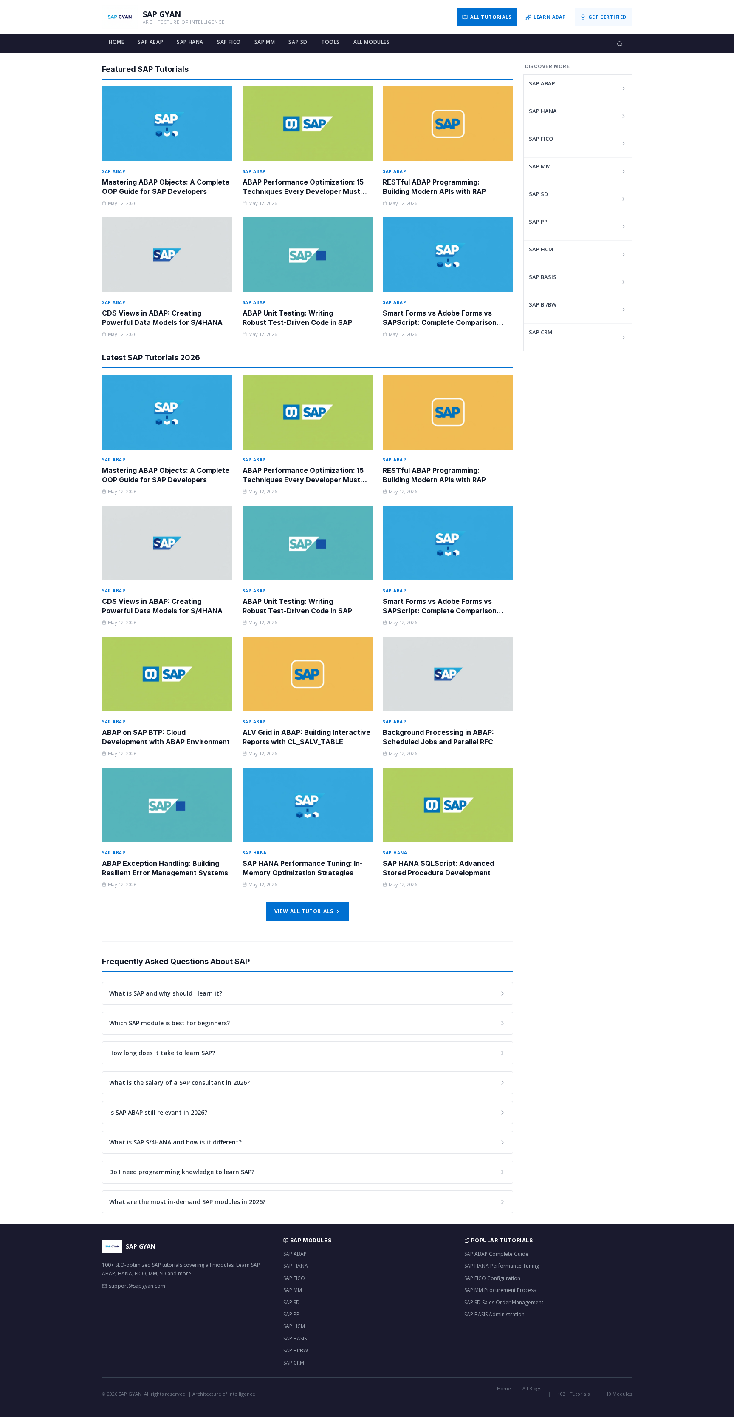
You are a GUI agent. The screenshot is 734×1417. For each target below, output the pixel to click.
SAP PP (538, 221)
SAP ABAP (150, 42)
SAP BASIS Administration (494, 1314)
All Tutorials (490, 17)
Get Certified (607, 17)
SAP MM (264, 42)
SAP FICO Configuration (492, 1278)
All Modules (371, 42)
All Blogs (531, 1388)
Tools (330, 42)
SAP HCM (541, 249)
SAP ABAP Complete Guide (496, 1254)
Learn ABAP (550, 17)
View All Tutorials (303, 911)
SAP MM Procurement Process (500, 1290)
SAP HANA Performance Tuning (501, 1265)
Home (116, 42)
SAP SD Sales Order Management (503, 1302)
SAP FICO (229, 42)
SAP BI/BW (542, 304)
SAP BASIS (542, 277)
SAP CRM (541, 332)
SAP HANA (190, 42)
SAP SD (298, 42)
